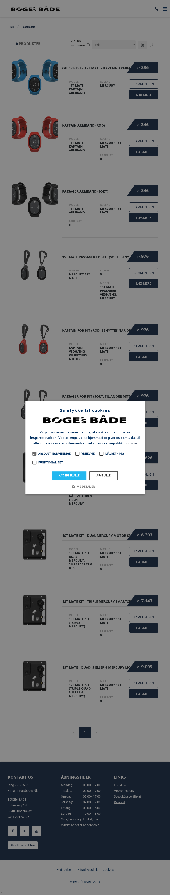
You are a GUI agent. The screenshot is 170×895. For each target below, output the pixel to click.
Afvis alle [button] (104, 475)
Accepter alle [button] (69, 475)
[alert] (85, 447)
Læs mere (131, 443)
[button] (85, 486)
